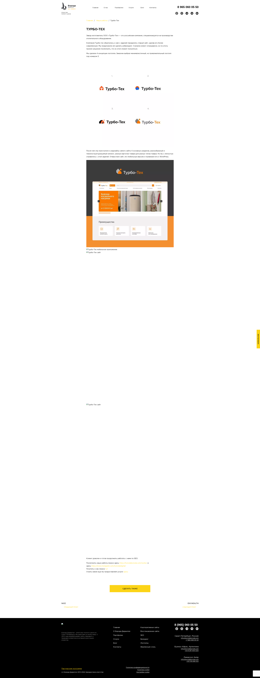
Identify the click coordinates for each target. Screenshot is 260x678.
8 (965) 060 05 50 (186, 624)
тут (106, 569)
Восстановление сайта (149, 631)
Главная (95, 7)
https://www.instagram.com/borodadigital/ (108, 566)
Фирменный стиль (147, 647)
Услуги (131, 7)
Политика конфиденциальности (137, 667)
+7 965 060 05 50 (192, 640)
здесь (126, 572)
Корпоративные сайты (149, 627)
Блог (142, 7)
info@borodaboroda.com (190, 638)
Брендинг (144, 639)
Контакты (152, 7)
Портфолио (119, 7)
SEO (142, 635)
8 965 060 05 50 (188, 7)
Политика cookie (143, 669)
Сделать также (130, 589)
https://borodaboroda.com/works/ (133, 563)
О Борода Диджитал (121, 631)
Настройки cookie (142, 672)
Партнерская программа (71, 668)
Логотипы (144, 643)
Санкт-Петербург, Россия (187, 636)
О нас (106, 7)
